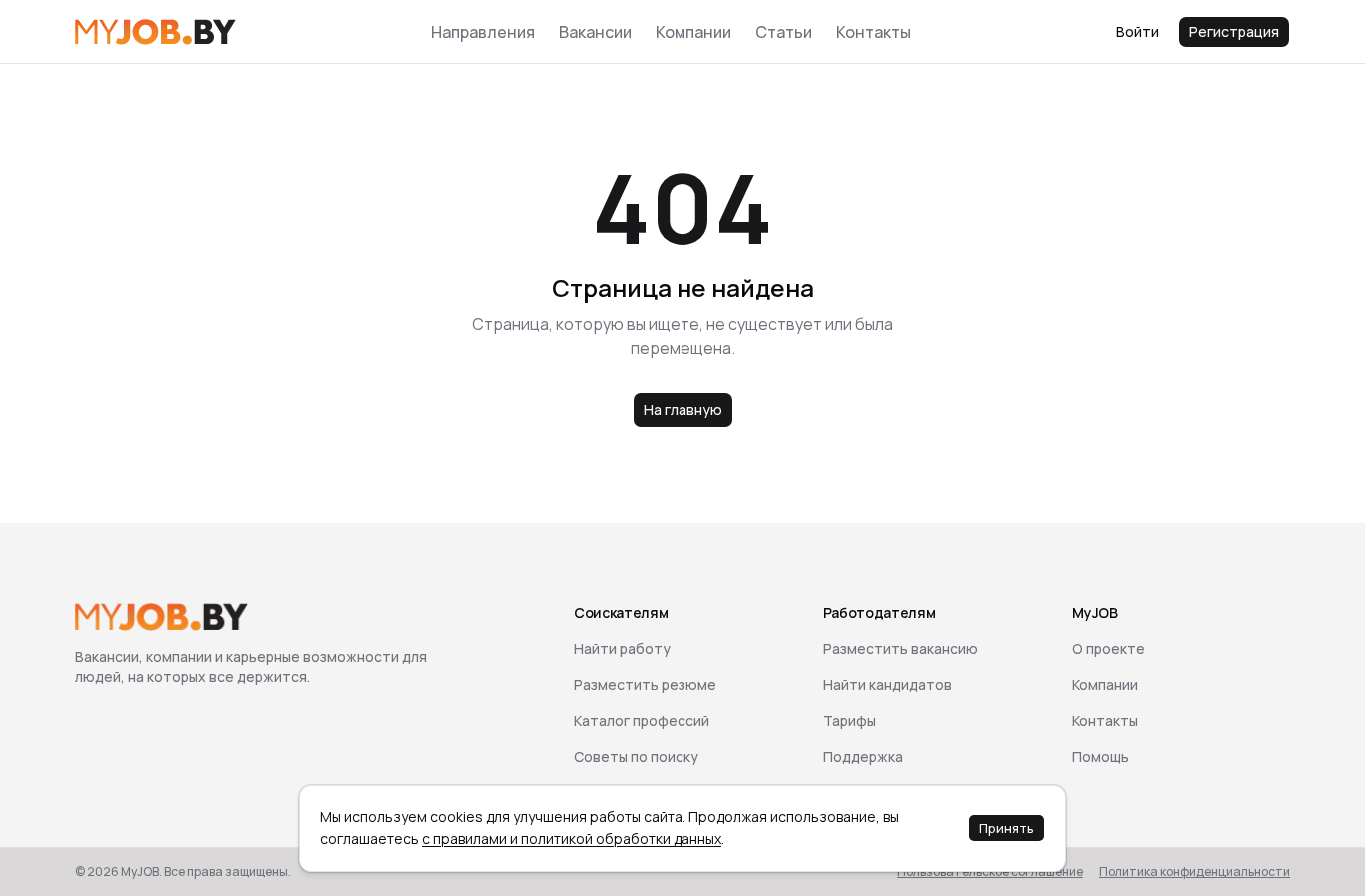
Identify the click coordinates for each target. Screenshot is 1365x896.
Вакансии (595, 32)
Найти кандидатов (887, 684)
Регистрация (1234, 31)
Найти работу (622, 648)
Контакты (873, 32)
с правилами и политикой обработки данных (571, 838)
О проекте (1108, 648)
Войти (1137, 31)
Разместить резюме (645, 684)
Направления (483, 32)
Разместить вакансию (900, 648)
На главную (683, 409)
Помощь (1100, 756)
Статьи (783, 32)
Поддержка (863, 756)
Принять (1006, 828)
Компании (693, 32)
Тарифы (849, 720)
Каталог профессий (641, 720)
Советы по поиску (636, 756)
